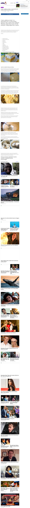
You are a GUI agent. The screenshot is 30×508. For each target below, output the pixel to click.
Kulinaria (2, 7)
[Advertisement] (10, 16)
